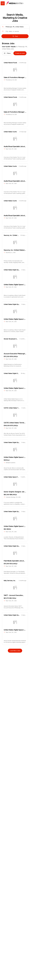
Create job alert (20, 53)
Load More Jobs (15, 650)
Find (16, 36)
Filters (9, 53)
